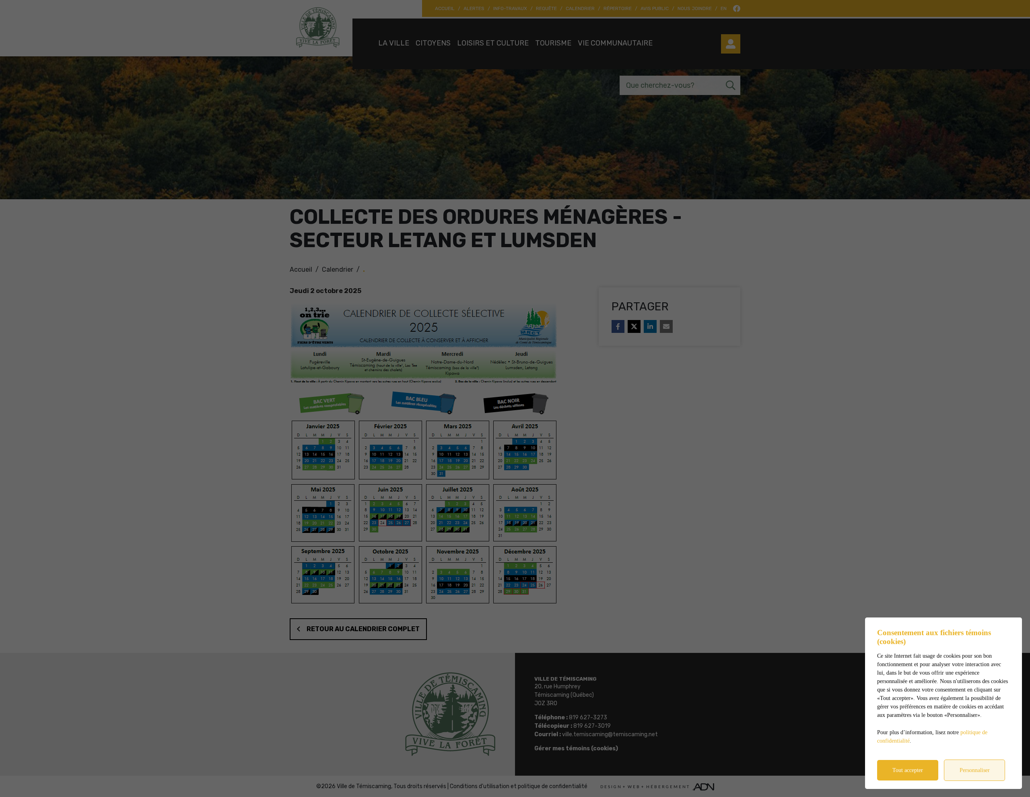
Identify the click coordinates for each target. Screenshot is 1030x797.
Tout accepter (907, 770)
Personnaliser (975, 770)
